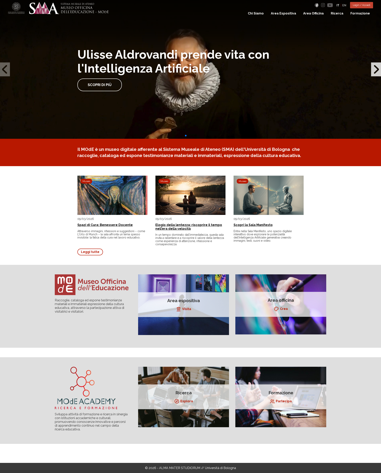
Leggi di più (183, 304)
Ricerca (337, 13)
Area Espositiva (283, 13)
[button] (186, 135)
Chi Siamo (256, 13)
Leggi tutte (90, 252)
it (338, 5)
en (344, 5)
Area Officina (313, 13)
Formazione (360, 13)
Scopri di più (100, 85)
